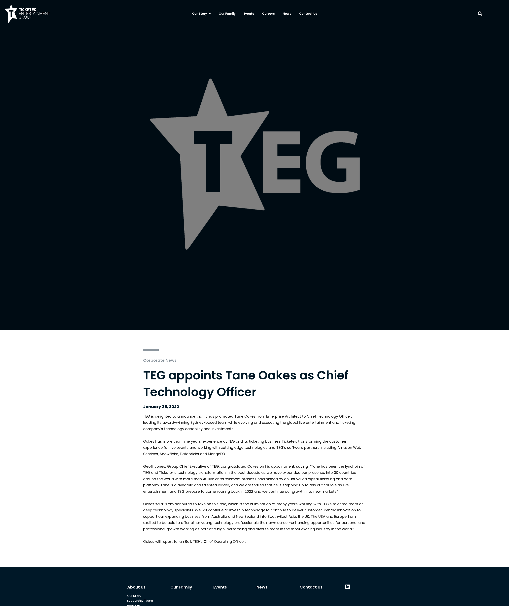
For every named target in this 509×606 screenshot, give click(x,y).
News (287, 14)
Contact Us (308, 14)
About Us (136, 587)
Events (249, 14)
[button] (480, 14)
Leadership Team (140, 600)
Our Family (227, 14)
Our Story (199, 14)
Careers (268, 14)
